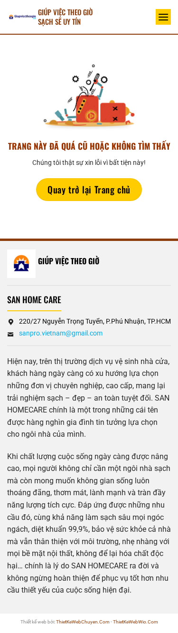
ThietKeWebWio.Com (135, 621)
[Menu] (163, 17)
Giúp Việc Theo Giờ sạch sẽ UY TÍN (65, 17)
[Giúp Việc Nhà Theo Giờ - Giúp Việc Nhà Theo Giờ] (22, 16)
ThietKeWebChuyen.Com (83, 621)
